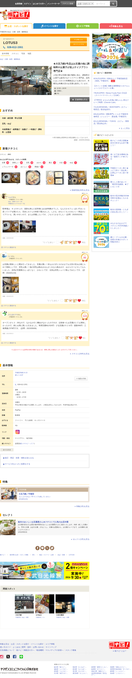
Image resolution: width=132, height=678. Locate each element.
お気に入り (79, 39)
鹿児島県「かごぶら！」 (80, 673)
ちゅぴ (10, 197)
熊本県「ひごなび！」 (80, 667)
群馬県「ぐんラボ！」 (61, 671)
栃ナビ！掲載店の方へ (25, 650)
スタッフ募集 (70, 650)
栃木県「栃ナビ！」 (60, 667)
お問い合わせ (38, 647)
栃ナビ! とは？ (120, 651)
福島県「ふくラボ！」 (61, 669)
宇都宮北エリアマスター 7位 (16, 203)
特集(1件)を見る (82, 506)
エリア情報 (84, 26)
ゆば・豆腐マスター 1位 (15, 201)
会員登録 (18, 4)
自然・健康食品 (14, 59)
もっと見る (125, 128)
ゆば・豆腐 (4, 59)
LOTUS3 (10, 43)
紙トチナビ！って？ (27, 443)
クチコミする (79, 44)
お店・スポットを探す (18, 26)
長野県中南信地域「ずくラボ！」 (120, 669)
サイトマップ (51, 647)
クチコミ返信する (10, 247)
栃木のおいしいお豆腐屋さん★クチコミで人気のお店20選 (43, 522)
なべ (9, 256)
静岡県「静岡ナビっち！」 (99, 667)
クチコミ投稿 (67, 4)
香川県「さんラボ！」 (80, 671)
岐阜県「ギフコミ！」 (98, 669)
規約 (29, 647)
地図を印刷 (82, 378)
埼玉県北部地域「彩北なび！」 (99, 674)
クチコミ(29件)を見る (80, 354)
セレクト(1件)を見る (81, 539)
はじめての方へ (39, 4)
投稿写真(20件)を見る (80, 190)
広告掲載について (7, 650)
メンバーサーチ (53, 4)
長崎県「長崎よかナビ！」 (118, 667)
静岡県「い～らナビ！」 (118, 671)
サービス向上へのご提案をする (17, 464)
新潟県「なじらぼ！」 (80, 669)
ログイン (27, 4)
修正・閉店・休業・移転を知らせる (19, 458)
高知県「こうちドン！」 (118, 673)
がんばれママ (13, 315)
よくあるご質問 (19, 647)
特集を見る (118, 26)
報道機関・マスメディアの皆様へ (49, 650)
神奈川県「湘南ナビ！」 (99, 671)
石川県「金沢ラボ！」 (61, 673)
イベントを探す (51, 26)
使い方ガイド (5, 647)
